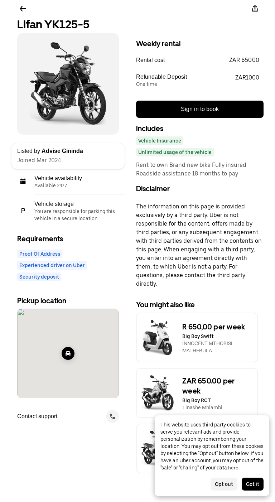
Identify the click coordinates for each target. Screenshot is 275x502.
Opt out (224, 484)
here (233, 467)
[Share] (255, 8)
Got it (252, 484)
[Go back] (23, 8)
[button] (200, 60)
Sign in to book (200, 109)
